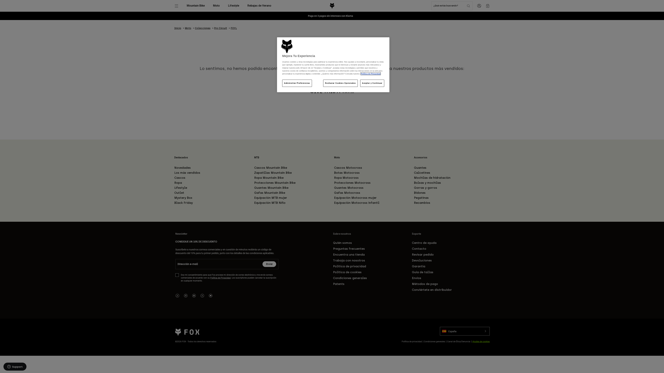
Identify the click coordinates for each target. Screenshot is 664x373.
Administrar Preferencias (297, 83)
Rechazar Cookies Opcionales (340, 83)
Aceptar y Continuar (372, 83)
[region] (333, 64)
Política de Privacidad (370, 74)
